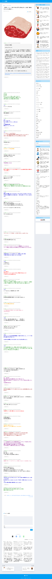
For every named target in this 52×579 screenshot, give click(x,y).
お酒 (37, 93)
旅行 (37, 125)
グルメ (37, 97)
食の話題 (37, 135)
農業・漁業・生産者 (39, 132)
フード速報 (4, 1)
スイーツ (37, 100)
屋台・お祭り (38, 121)
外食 (37, 118)
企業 (37, 114)
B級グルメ (37, 83)
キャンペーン (38, 95)
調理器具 (37, 130)
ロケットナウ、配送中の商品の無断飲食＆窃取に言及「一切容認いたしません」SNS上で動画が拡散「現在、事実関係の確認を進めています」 (42, 64)
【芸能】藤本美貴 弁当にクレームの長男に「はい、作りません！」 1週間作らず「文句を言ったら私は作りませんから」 (42, 61)
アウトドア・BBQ (39, 86)
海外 (37, 128)
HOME (26, 575)
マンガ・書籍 (38, 111)
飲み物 (37, 137)
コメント (5, 515)
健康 (37, 116)
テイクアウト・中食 (39, 102)
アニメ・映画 (38, 88)
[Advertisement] (18, 85)
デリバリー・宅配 (38, 104)
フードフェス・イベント (39, 107)
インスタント (38, 90)
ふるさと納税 (38, 109)
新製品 (37, 123)
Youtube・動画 (30, 539)
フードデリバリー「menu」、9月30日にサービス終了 (42, 55)
